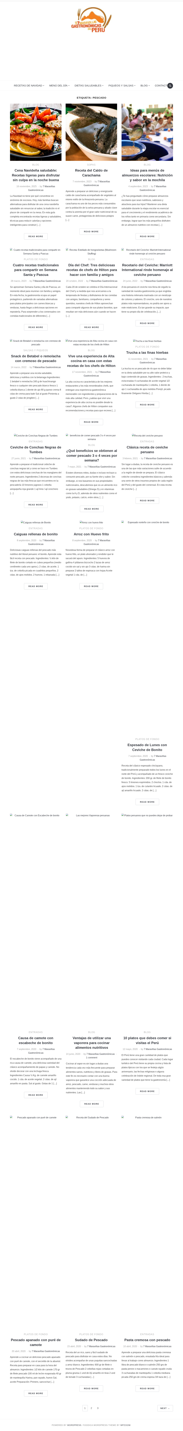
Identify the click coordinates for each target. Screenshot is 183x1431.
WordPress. (74, 1425)
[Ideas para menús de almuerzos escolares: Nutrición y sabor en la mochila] (147, 132)
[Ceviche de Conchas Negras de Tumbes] (35, 435)
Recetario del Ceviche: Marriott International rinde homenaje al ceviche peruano (147, 270)
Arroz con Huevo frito (91, 534)
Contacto (162, 85)
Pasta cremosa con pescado (147, 1340)
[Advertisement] (91, 59)
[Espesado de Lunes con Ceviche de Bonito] (147, 628)
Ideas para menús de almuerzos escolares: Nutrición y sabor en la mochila (147, 175)
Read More (35, 236)
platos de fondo (36, 259)
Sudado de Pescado (91, 1340)
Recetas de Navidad (28, 85)
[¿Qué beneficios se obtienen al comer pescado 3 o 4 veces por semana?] (91, 437)
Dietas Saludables (88, 85)
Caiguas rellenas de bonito (36, 534)
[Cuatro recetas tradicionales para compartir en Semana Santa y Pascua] (35, 251)
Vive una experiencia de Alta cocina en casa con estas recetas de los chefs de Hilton (91, 361)
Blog (144, 85)
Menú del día (58, 85)
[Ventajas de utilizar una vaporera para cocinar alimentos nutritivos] (91, 921)
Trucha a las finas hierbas (147, 352)
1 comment (91, 1057)
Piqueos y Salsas (121, 85)
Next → (165, 1408)
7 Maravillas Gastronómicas (47, 281)
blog (35, 165)
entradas (147, 259)
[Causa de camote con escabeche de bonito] (35, 921)
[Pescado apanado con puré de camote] (35, 1223)
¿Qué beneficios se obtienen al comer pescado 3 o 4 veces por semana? (91, 455)
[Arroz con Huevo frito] (91, 522)
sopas (91, 165)
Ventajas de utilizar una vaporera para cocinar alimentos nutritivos (92, 1042)
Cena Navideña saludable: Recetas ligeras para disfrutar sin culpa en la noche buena (36, 175)
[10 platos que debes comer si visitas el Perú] (147, 921)
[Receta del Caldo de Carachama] (91, 132)
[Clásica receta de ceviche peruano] (147, 435)
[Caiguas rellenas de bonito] (36, 522)
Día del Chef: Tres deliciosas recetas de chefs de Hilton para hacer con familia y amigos (91, 270)
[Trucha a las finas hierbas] (147, 341)
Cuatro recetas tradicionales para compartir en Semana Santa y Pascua (36, 270)
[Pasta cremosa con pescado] (147, 1223)
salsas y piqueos (35, 350)
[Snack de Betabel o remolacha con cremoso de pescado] (35, 342)
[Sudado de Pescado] (91, 1223)
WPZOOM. (125, 1425)
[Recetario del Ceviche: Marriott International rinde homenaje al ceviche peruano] (147, 251)
